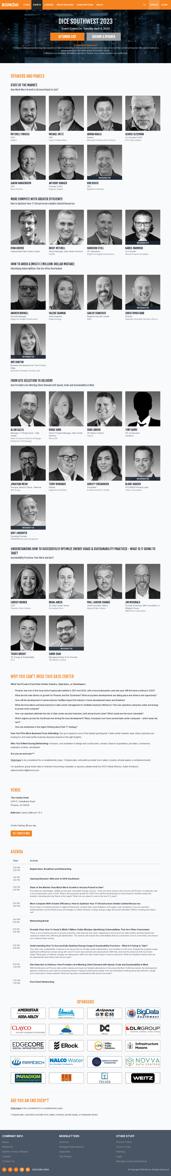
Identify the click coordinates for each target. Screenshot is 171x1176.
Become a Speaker (103, 37)
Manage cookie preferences (131, 1161)
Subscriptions (85, 5)
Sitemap (120, 1151)
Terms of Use (123, 1146)
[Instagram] (22, 1169)
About (99, 5)
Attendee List (67, 37)
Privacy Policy (124, 1142)
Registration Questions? (85, 45)
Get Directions (21, 833)
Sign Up (154, 5)
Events (37, 5)
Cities (26, 5)
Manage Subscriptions (71, 1146)
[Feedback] (28, 1169)
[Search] (145, 5)
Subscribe (64, 1151)
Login (164, 5)
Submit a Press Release (15, 1151)
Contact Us (8, 1161)
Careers (48, 5)
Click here (16, 760)
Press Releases (65, 5)
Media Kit (7, 1146)
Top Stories (65, 1156)
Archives (64, 1142)
